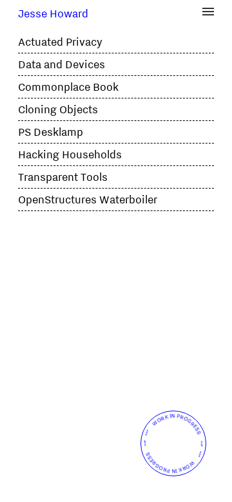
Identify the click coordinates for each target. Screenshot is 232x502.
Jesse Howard (53, 13)
